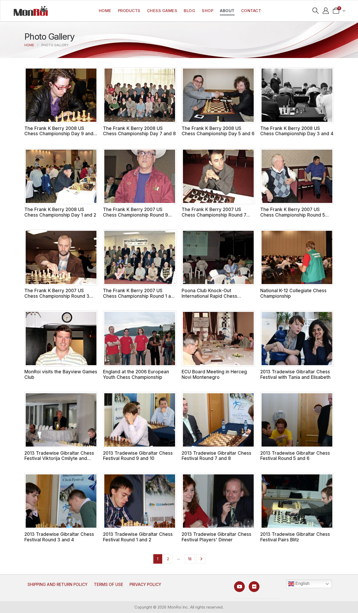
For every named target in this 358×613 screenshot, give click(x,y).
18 (190, 558)
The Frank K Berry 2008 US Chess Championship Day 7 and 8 (139, 131)
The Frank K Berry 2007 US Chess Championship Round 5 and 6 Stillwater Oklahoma (292, 215)
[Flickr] (254, 586)
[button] (315, 11)
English (302, 583)
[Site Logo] (30, 11)
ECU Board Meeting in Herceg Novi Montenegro (214, 374)
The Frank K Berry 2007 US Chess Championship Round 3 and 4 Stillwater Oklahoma (56, 296)
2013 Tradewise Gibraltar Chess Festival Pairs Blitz (295, 536)
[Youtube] (239, 586)
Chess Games (162, 10)
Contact (251, 10)
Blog (189, 10)
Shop (207, 10)
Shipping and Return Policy (58, 584)
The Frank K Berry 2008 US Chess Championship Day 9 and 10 (58, 133)
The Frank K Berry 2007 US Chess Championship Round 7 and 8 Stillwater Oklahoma (214, 215)
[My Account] (326, 11)
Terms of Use (108, 584)
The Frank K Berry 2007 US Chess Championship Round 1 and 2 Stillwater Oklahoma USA (139, 296)
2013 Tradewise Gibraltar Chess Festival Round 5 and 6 (295, 455)
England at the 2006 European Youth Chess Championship (136, 374)
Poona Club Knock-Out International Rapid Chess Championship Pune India (209, 296)
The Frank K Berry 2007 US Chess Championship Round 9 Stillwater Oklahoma (135, 215)
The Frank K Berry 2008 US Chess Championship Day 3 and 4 (296, 131)
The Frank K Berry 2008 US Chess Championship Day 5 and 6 (218, 131)
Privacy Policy (145, 584)
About (227, 10)
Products (129, 10)
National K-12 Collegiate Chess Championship (293, 293)
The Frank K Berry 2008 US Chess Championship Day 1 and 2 (60, 212)
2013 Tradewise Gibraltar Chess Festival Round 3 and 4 (59, 536)
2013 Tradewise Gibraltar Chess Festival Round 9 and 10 (138, 455)
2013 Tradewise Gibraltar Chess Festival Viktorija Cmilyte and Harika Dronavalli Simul (59, 458)
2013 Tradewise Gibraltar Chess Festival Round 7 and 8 (216, 455)
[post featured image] (61, 95)
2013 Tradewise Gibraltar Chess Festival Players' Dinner (216, 536)
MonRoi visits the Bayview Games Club (60, 374)
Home (105, 10)
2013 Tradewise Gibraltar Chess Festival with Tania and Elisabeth (295, 374)
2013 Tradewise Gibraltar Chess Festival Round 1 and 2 (138, 536)
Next (201, 559)
